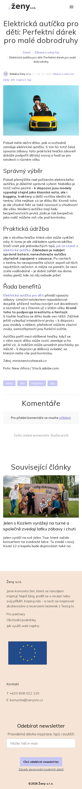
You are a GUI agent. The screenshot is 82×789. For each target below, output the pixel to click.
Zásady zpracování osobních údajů (41, 769)
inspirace (21, 79)
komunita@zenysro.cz (26, 700)
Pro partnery (16, 614)
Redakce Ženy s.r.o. (20, 74)
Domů (27, 52)
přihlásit (65, 418)
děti (13, 79)
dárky (6, 79)
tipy (29, 79)
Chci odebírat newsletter (41, 761)
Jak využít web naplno (23, 626)
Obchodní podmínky (21, 620)
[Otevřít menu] (71, 7)
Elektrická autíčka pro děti (23, 295)
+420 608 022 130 (24, 693)
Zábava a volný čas (46, 52)
